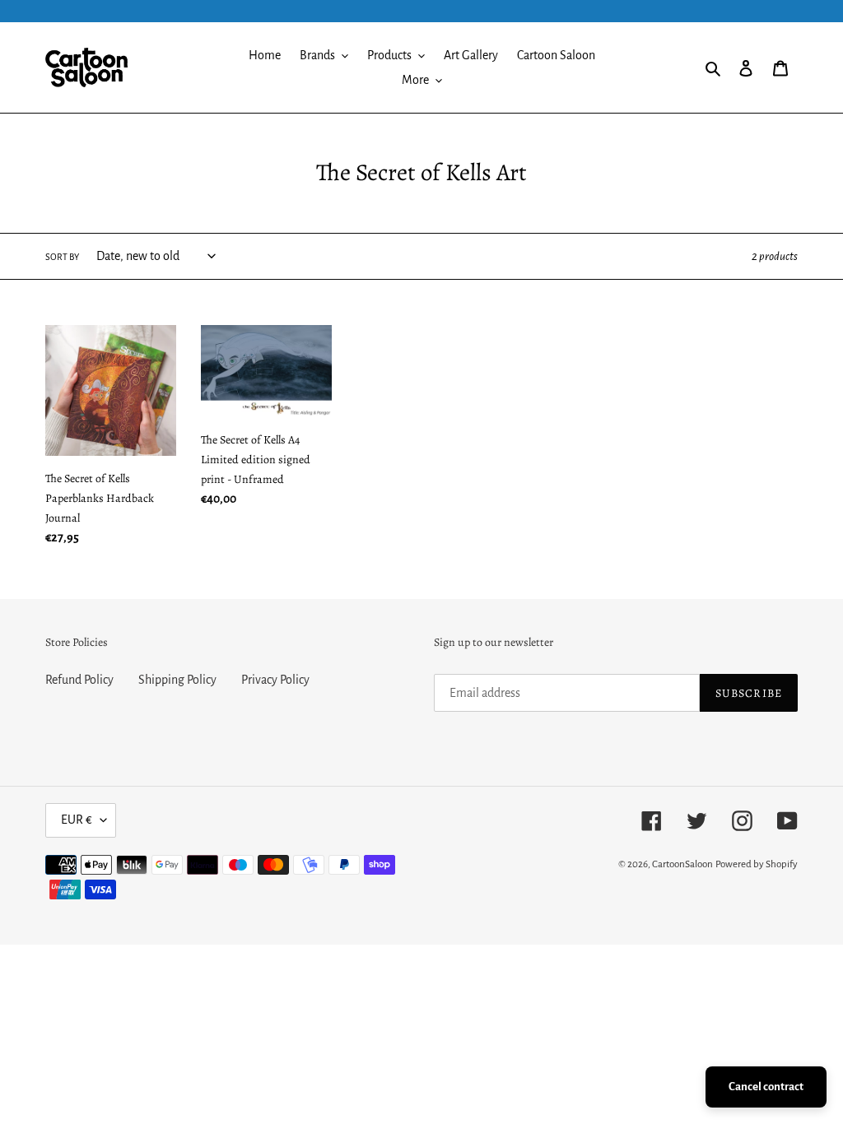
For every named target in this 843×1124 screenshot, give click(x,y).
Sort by (62, 257)
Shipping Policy (177, 679)
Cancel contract (766, 1086)
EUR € (76, 819)
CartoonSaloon (682, 864)
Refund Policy (79, 679)
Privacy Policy (275, 679)
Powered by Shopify (756, 864)
